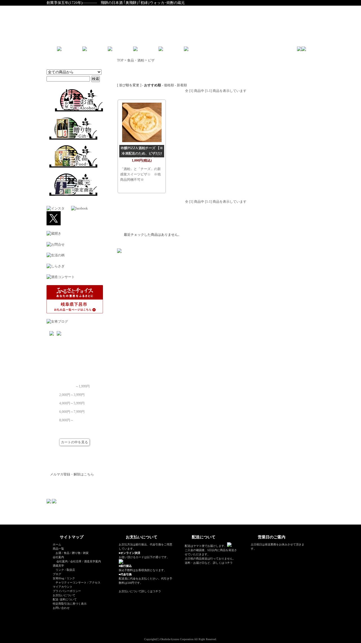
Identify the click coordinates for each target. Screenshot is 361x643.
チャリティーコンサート (71, 582)
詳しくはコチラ (151, 591)
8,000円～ (66, 418)
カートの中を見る (74, 442)
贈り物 (76, 552)
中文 (220, 50)
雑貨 (86, 552)
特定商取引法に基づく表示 (70, 603)
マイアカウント (62, 586)
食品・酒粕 (135, 60)
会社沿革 (76, 561)
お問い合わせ (61, 607)
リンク (60, 569)
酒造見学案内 (92, 561)
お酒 (58, 552)
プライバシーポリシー (67, 591)
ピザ (151, 60)
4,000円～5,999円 (72, 401)
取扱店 (71, 569)
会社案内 (62, 561)
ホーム (57, 544)
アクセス (94, 582)
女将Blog (58, 578)
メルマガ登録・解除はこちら (72, 474)
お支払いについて (64, 595)
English (206, 50)
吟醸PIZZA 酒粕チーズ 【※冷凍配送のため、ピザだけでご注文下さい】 (142, 153)
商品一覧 (58, 548)
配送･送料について (65, 599)
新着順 (182, 85)
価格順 (169, 85)
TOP (120, 60)
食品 (66, 552)
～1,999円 (82, 384)
